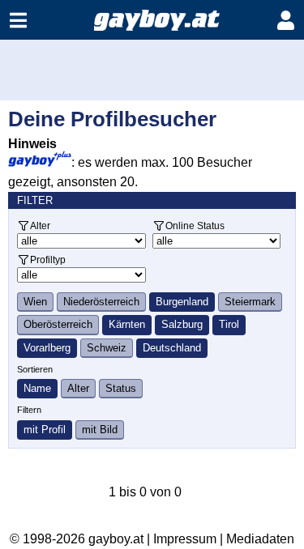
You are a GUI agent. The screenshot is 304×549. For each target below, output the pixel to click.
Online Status (195, 225)
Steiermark (250, 302)
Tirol (229, 324)
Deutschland (172, 348)
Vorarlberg (47, 348)
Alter (40, 225)
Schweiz (106, 348)
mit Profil (45, 429)
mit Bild (100, 429)
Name (37, 388)
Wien (35, 302)
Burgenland (182, 302)
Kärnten (127, 324)
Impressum (184, 539)
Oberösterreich (58, 324)
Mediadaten (260, 539)
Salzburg (182, 324)
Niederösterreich (101, 302)
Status (120, 388)
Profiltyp (48, 259)
